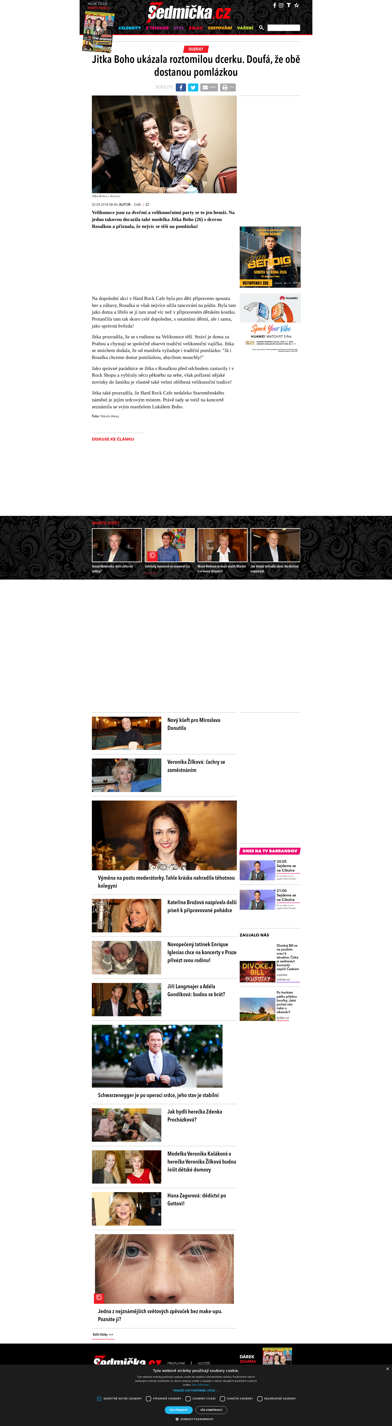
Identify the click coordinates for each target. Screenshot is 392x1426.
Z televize (157, 28)
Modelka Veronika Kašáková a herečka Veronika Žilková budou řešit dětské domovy (201, 1162)
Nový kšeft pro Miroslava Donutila (193, 724)
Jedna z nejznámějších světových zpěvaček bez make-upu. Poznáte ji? (160, 1316)
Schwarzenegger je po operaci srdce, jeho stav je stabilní (158, 1095)
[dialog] (196, 1395)
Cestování (220, 28)
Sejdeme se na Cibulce (286, 866)
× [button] (387, 1368)
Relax (196, 28)
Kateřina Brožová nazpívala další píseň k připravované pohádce (202, 907)
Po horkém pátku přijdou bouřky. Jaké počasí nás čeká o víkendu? (287, 1002)
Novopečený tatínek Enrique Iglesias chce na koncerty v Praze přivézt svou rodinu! (202, 953)
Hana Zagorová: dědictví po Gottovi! (196, 1200)
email (213, 87)
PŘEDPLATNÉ (176, 1363)
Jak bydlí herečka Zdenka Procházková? (194, 1116)
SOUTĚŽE (204, 1363)
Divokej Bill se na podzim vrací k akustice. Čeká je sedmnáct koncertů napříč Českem (288, 957)
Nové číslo (98, 6)
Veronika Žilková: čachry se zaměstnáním (196, 766)
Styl (179, 28)
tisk (231, 87)
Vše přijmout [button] (178, 1410)
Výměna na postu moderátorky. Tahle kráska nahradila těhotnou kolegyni (166, 882)
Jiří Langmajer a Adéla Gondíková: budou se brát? (196, 991)
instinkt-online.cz (283, 977)
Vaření (245, 28)
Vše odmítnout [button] (211, 1410)
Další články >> (103, 1334)
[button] (196, 1390)
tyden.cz (283, 1018)
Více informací (200, 1384)
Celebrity (129, 28)
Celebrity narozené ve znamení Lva (167, 566)
